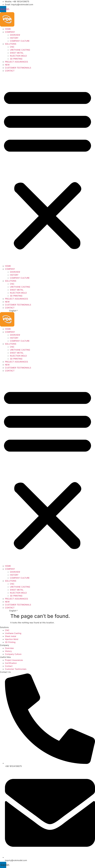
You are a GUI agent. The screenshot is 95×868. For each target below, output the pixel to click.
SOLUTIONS (10, 44)
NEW (7, 64)
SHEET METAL (17, 53)
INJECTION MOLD (18, 56)
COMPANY (10, 32)
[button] (47, 168)
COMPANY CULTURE (20, 41)
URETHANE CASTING (20, 50)
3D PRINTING (16, 59)
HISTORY (14, 38)
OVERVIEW (15, 35)
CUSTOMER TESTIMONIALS (18, 67)
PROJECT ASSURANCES (16, 61)
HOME (8, 29)
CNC (12, 47)
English (12, 310)
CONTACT (9, 70)
